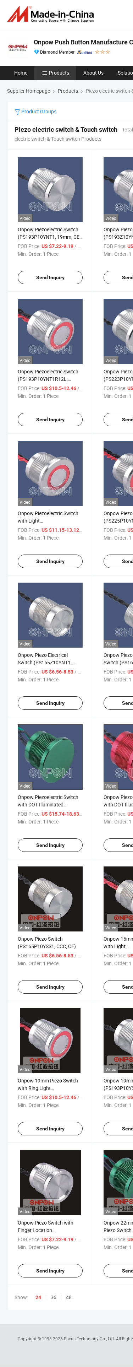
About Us (93, 72)
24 (38, 1297)
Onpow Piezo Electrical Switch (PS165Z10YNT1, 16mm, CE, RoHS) (45, 662)
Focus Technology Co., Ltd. (90, 1338)
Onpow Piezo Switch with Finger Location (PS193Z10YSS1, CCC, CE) (47, 1230)
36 (53, 1297)
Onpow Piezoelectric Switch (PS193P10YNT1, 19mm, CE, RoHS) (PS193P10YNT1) (49, 237)
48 (69, 1297)
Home (20, 72)
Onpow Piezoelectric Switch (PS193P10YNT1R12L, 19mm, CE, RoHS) (48, 379)
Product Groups (38, 111)
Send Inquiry (50, 277)
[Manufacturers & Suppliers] (51, 14)
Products (59, 72)
